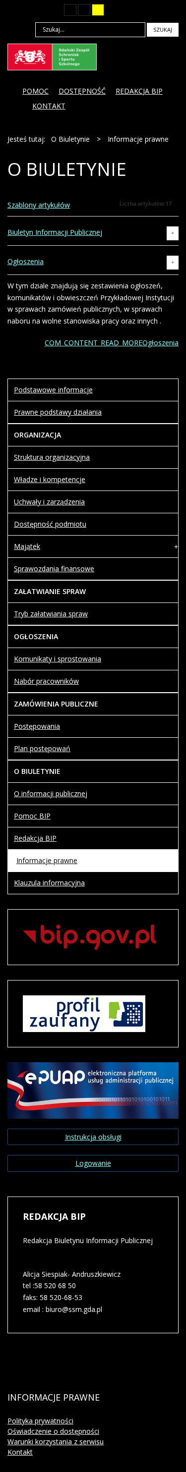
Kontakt (20, 1452)
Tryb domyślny (33, 9)
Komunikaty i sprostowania (57, 658)
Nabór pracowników (46, 681)
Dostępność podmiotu (50, 524)
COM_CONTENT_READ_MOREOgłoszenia (112, 342)
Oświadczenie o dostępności (53, 1431)
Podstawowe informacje (53, 389)
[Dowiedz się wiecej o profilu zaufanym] (84, 1012)
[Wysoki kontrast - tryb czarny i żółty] (84, 10)
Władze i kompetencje (49, 479)
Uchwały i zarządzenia (49, 501)
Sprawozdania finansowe (54, 568)
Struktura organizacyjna (52, 457)
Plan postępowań (42, 748)
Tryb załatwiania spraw (51, 613)
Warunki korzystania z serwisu (55, 1441)
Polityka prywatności (40, 1420)
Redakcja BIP (35, 838)
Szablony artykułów (38, 205)
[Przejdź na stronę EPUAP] (93, 1089)
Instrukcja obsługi (93, 1137)
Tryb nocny (50, 9)
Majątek (27, 546)
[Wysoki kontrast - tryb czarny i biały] (70, 10)
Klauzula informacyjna (49, 882)
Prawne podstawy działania (58, 412)
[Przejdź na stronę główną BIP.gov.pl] (89, 936)
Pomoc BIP (32, 815)
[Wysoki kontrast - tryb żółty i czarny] (98, 10)
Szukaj (162, 29)
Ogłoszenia (25, 261)
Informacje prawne (46, 860)
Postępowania (37, 726)
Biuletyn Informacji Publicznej (54, 232)
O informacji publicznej (50, 793)
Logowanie (93, 1163)
